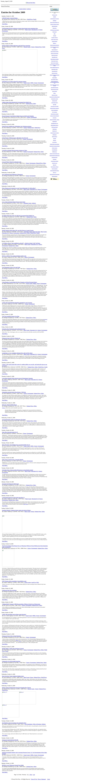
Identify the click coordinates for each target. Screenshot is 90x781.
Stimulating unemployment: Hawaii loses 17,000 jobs (14, 392)
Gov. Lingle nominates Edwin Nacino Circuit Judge (13, 202)
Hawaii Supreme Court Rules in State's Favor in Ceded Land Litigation (18, 116)
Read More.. (5, 24)
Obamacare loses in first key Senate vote (11, 338)
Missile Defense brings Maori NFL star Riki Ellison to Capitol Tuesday (18, 230)
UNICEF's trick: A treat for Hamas (10, 18)
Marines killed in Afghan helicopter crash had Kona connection (16, 45)
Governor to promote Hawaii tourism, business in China (14, 150)
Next (31, 774)
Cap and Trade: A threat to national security (11, 162)
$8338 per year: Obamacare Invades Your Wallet (13, 765)
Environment (5, 31)
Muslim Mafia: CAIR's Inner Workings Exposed (13, 648)
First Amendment (28, 724)
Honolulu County (27, 203)
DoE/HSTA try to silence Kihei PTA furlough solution (14, 81)
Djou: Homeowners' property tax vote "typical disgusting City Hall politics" (19, 188)
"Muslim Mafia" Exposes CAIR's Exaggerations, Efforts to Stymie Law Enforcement (21, 604)
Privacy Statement (42, 779)
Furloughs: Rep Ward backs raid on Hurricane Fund (13, 329)
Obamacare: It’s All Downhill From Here (11, 661)
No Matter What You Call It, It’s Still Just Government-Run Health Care (18, 215)
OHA (37, 582)
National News (38, 47)
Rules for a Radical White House (9, 404)
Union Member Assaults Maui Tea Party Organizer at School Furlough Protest (19, 282)
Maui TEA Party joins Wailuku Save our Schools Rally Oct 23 (16, 444)
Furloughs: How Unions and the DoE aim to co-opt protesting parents (17, 470)
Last (34, 774)
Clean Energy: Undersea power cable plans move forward (15, 137)
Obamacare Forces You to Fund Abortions (11, 636)
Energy (40, 29)
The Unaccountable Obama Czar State (10, 316)
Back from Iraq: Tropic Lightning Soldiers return (13, 676)
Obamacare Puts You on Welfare (9, 590)
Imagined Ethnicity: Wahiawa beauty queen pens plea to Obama (16, 510)
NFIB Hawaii (54, 134)
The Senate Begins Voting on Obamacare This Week (14, 419)
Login (48, 779)
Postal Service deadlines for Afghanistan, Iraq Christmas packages (16, 126)
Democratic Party (36, 231)
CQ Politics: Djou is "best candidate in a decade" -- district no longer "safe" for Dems (21, 243)
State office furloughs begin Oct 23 (10, 432)
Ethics (34, 103)
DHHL (32, 82)
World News (30, 19)
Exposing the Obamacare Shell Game (10, 483)
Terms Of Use (34, 779)
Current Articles (22, 9)
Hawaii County (27, 47)
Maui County (28, 29)
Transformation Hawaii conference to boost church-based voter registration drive (20, 28)
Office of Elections (37, 724)
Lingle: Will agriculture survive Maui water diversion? (14, 614)
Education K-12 (35, 29)
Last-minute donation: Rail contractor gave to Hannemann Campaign (17, 378)
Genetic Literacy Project (54, 39)
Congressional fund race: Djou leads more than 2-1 (13, 497)
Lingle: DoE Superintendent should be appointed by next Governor (17, 302)
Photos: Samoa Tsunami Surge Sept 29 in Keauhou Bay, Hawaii (16, 687)
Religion (44, 724)
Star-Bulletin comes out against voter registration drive (14, 722)
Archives (29, 9)
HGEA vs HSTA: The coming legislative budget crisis (14, 256)
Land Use (33, 582)
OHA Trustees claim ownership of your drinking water (14, 581)
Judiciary (34, 203)
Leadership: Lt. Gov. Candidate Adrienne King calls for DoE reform (17, 353)
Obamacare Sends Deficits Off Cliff (10, 740)
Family (34, 19)
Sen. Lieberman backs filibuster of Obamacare (12, 174)
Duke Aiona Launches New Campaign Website (12, 459)
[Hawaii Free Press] (30, 2)
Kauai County (27, 82)
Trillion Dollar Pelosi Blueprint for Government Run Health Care (16, 102)
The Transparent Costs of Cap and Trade (11, 267)
